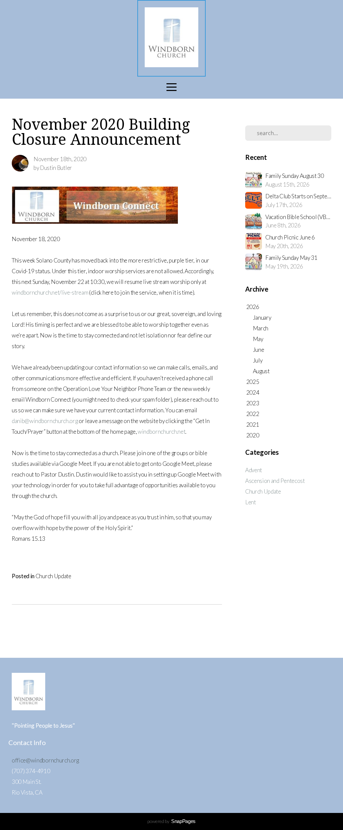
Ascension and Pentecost (275, 480)
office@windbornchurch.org (45, 760)
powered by (171, 821)
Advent (253, 470)
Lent (250, 502)
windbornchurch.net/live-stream (50, 292)
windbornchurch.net (161, 431)
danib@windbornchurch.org (45, 420)
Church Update (53, 576)
